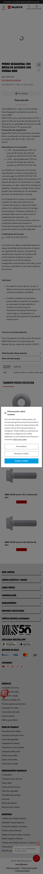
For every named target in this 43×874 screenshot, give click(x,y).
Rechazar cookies (21, 454)
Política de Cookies (20, 440)
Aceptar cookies (21, 461)
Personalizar (21, 446)
